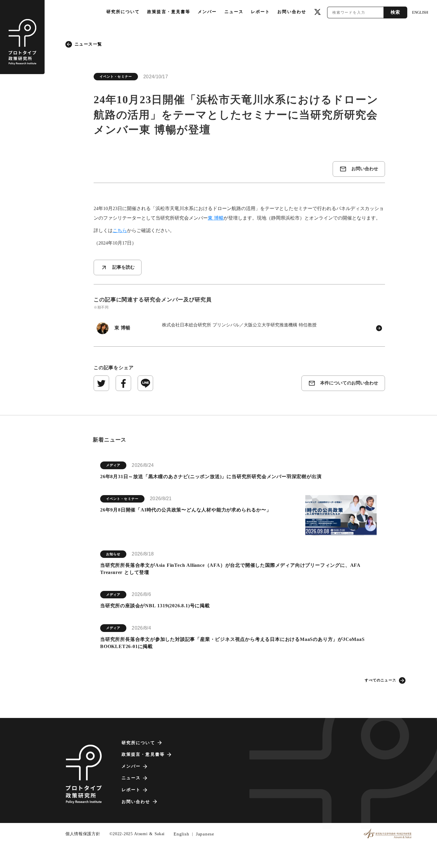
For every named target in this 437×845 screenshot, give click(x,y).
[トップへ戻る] (83, 774)
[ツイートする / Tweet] (101, 383)
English (181, 834)
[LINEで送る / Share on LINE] (145, 383)
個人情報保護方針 (82, 834)
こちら (120, 230)
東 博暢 (216, 217)
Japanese (205, 834)
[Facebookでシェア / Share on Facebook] (123, 383)
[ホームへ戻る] (22, 37)
